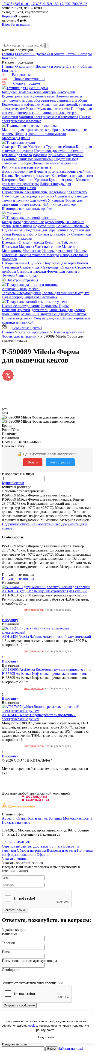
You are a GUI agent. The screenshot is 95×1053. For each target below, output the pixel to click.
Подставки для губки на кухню (58, 151)
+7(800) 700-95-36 (73, 4)
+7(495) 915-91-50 (45, 4)
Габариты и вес (48, 524)
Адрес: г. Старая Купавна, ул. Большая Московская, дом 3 (47, 818)
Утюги (31, 109)
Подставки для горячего (68, 192)
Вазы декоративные (28, 222)
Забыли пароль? (70, 1048)
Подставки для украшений (45, 230)
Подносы (35, 263)
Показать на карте (16, 822)
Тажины (8, 200)
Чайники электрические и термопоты (48, 117)
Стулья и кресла (31, 242)
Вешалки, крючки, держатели (25, 310)
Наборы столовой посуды (38, 255)
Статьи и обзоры (78, 54)
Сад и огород (12, 297)
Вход (6, 24)
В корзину (10, 620)
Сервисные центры (27, 328)
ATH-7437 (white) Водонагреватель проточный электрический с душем (39, 717)
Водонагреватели (15, 96)
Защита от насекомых (40, 297)
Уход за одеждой (46, 318)
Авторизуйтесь (34, 609)
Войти (33, 462)
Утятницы (56, 200)
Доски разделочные (17, 171)
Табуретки (69, 242)
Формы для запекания (19, 336)
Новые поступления (29, 79)
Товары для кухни (20, 142)
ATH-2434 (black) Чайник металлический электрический (46, 636)
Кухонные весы (42, 96)
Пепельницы (22, 226)
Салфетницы (30, 267)
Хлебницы (36, 147)
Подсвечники (12, 230)
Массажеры (11, 138)
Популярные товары (18, 579)
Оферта (42, 854)
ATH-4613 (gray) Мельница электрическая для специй (44, 591)
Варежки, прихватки (49, 155)
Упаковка (13, 213)
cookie (32, 1025)
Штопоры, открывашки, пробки (27, 209)
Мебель (34, 289)
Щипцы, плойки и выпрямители (40, 134)
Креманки (10, 242)
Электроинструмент (22, 280)
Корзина (8, 16)
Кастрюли (10, 180)
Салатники (10, 267)
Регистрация (20, 24)
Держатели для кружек (32, 175)
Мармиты (26, 247)
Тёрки (22, 147)
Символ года (81, 234)
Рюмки (82, 263)
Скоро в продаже (26, 83)
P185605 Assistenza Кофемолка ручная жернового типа (45, 674)
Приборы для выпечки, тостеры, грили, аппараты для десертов (47, 111)
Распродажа (21, 75)
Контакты (9, 58)
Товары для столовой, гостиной (31, 218)
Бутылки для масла (17, 155)
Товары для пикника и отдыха (65, 293)
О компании (25, 54)
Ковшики (26, 180)
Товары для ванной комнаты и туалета (36, 302)
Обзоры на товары (31, 850)
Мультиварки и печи (53, 109)
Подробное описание (18, 524)
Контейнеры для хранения (72, 175)
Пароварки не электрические (25, 192)
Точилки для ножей (31, 200)
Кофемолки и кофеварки (21, 104)
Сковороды (11, 196)
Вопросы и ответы (61, 850)
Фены (25, 138)
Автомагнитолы (14, 289)
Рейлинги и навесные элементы (27, 167)
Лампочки (10, 117)
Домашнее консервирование (55, 163)
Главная (8, 54)
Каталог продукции (33, 332)
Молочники (32, 251)
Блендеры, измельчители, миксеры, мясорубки (38, 92)
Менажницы (12, 251)
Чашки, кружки (28, 275)
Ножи (31, 188)
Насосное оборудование (21, 306)
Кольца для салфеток (54, 234)
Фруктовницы (44, 226)
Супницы (24, 271)
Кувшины (52, 242)
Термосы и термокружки (21, 293)
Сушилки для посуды (72, 196)
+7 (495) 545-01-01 (16, 842)
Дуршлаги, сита (46, 171)
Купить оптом (13, 483)
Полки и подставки (17, 318)
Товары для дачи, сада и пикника (32, 285)
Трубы (64, 306)
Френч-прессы (30, 204)
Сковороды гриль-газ (37, 196)
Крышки (41, 180)
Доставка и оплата (50, 54)
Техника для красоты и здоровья (31, 125)
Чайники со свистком (59, 204)
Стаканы (67, 267)
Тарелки (39, 271)
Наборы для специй (57, 251)
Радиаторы (49, 306)
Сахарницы (50, 267)
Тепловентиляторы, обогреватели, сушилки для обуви (44, 100)
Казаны (8, 175)
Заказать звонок (14, 859)
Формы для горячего (63, 271)
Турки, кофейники (60, 147)
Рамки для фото (24, 234)
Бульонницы (55, 222)
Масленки (70, 247)
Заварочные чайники (76, 171)
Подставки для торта (59, 263)
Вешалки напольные (72, 226)
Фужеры (8, 275)
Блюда (7, 222)
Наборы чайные (14, 263)
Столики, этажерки (17, 238)
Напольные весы (69, 96)
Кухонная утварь (62, 180)
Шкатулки (10, 247)
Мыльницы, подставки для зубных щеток (54, 314)
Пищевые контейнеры (35, 159)
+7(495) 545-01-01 (16, 4)
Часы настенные (48, 247)
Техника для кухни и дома (27, 88)
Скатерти (9, 147)
